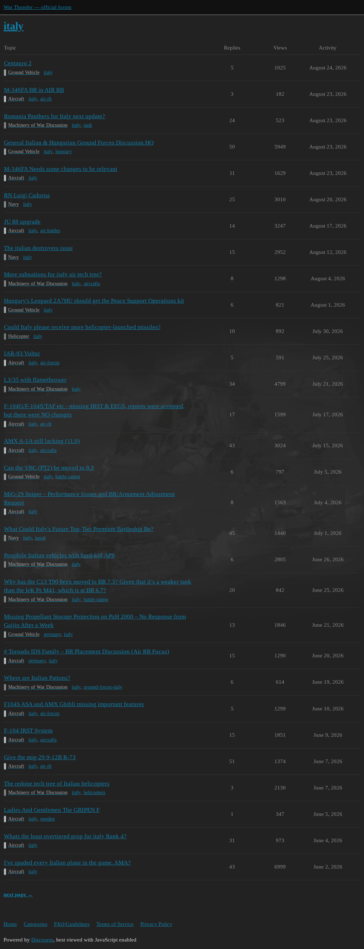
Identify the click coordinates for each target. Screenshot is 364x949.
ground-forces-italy (103, 687)
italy (48, 72)
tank (88, 125)
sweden (47, 819)
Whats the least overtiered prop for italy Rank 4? (65, 836)
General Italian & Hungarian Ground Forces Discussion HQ (79, 142)
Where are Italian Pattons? (37, 677)
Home (10, 924)
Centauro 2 (18, 63)
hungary (63, 151)
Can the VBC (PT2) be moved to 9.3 (49, 467)
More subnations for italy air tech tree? (53, 274)
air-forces (49, 362)
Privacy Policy (156, 924)
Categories (35, 924)
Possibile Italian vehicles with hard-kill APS (59, 555)
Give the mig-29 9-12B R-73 (40, 757)
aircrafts (92, 283)
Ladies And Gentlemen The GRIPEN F (52, 810)
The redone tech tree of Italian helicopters (56, 783)
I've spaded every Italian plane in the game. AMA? (67, 862)
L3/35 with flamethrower (35, 379)
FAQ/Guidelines (72, 924)
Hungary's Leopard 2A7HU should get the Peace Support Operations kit (94, 300)
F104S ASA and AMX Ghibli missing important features (74, 704)
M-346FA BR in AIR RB (34, 90)
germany (52, 634)
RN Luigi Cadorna (27, 195)
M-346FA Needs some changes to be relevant (60, 169)
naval (40, 538)
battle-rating (67, 476)
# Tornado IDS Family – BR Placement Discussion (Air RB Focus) (86, 651)
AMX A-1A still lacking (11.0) (42, 441)
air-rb (46, 98)
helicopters (94, 792)
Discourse (42, 940)
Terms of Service (115, 924)
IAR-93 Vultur (22, 353)
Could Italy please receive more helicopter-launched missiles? (82, 327)
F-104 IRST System (28, 730)
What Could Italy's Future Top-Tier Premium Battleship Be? (79, 529)
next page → (18, 894)
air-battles (50, 230)
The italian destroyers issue (38, 248)
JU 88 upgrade (22, 221)
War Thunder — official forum (37, 7)
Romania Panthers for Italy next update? (54, 116)
